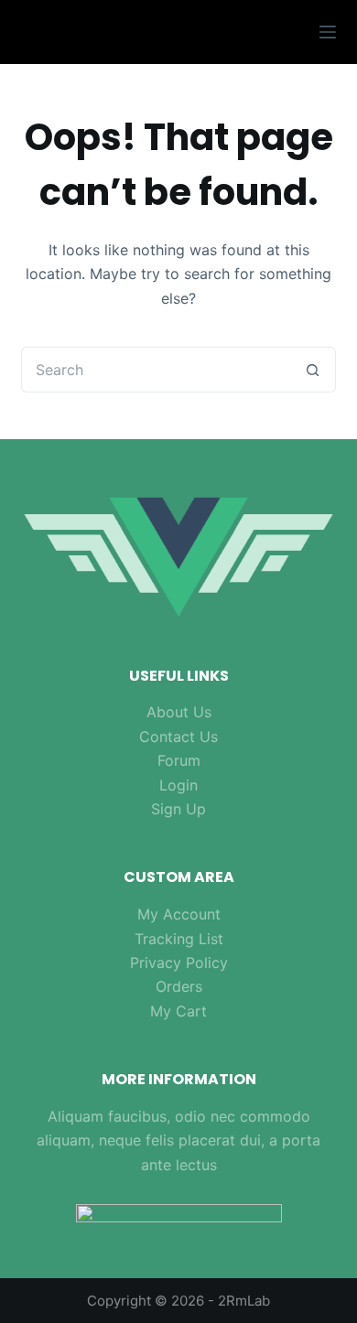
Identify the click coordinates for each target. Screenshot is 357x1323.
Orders (179, 986)
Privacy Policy (179, 962)
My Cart (178, 1011)
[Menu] (327, 32)
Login (178, 785)
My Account (179, 914)
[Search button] (313, 370)
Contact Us (178, 736)
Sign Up (178, 809)
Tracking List (179, 939)
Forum (178, 760)
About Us (178, 712)
